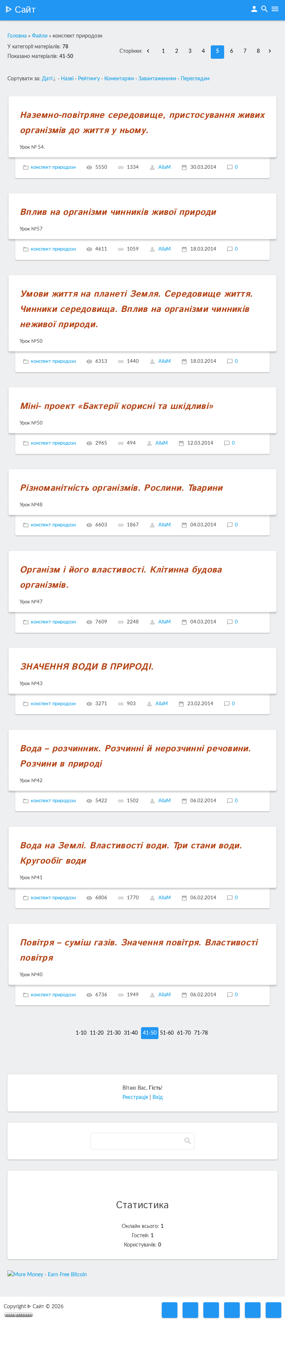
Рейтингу (89, 78)
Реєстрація (135, 1097)
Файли (40, 36)
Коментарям (119, 78)
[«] (150, 51)
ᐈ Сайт (21, 10)
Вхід (158, 1097)
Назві (67, 78)
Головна (17, 36)
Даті (47, 78)
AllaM (164, 167)
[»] (272, 51)
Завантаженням (157, 78)
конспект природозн (53, 167)
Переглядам (195, 78)
